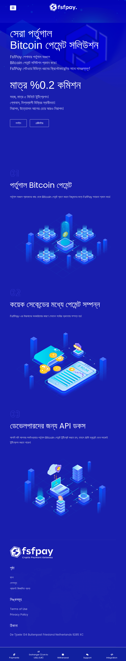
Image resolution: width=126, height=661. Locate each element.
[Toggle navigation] (13, 7)
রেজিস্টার (39, 123)
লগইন (18, 123)
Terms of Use (18, 609)
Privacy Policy (19, 614)
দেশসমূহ (13, 583)
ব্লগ (12, 577)
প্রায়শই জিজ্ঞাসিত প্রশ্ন (20, 588)
